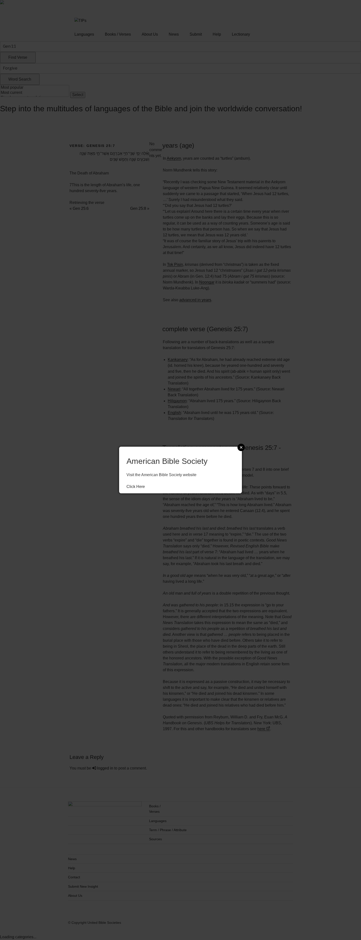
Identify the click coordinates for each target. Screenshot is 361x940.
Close (241, 447)
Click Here (135, 486)
